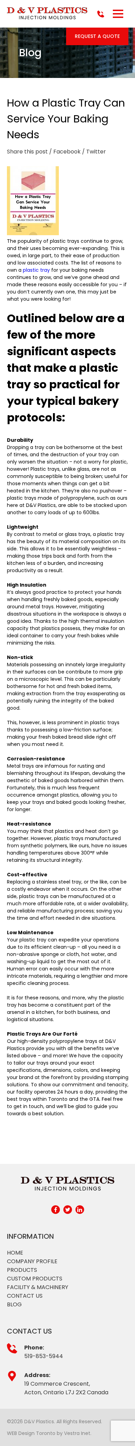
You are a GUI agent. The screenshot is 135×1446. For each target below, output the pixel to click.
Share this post (27, 152)
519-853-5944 (43, 1356)
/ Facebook (65, 152)
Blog (14, 1304)
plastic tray (36, 270)
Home (15, 1253)
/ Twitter (94, 152)
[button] (118, 14)
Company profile (32, 1261)
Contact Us (25, 1296)
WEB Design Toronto (31, 1433)
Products (22, 1270)
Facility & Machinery (37, 1287)
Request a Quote (97, 36)
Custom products (34, 1279)
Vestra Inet (77, 1433)
